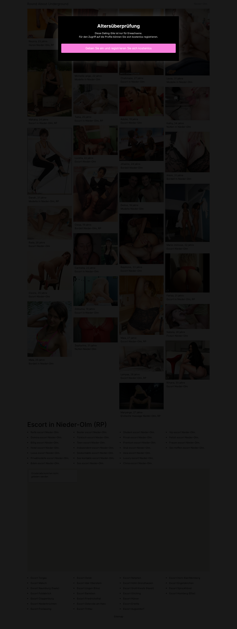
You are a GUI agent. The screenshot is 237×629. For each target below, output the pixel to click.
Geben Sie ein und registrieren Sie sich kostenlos (118, 48)
